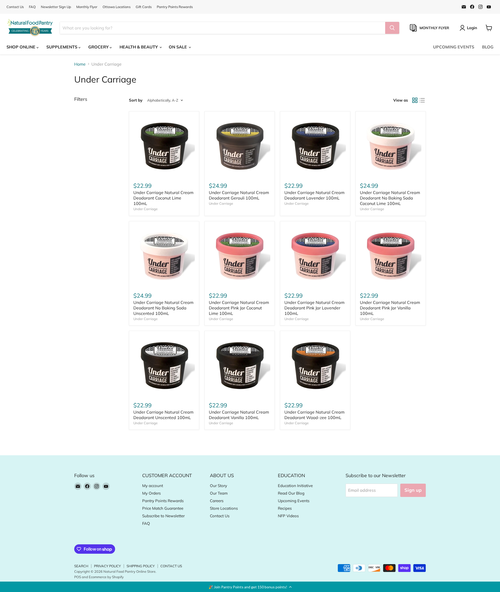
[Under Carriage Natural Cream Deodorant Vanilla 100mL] (239, 366)
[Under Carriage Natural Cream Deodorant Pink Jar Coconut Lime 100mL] (239, 256)
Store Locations (224, 508)
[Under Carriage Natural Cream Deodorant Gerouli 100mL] (239, 146)
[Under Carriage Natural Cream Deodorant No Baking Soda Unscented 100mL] (164, 256)
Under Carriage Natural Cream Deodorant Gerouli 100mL (239, 195)
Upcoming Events (293, 500)
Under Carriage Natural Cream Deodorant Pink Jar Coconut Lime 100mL (239, 308)
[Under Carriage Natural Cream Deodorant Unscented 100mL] (164, 366)
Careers (216, 500)
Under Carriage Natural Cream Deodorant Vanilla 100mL (239, 414)
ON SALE (178, 46)
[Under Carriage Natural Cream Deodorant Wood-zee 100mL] (315, 366)
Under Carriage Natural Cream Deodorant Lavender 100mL (314, 195)
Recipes (285, 508)
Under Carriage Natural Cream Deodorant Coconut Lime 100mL (163, 198)
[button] (250, 587)
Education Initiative (295, 485)
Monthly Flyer (86, 7)
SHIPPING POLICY (141, 566)
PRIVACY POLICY (107, 566)
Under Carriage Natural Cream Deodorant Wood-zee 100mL (314, 414)
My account (152, 485)
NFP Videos (288, 515)
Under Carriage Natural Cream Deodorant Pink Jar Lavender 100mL (314, 308)
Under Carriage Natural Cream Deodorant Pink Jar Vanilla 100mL (390, 308)
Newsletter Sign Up (56, 7)
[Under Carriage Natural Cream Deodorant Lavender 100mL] (315, 146)
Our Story (218, 485)
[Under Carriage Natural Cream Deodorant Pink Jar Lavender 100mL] (315, 256)
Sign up (413, 490)
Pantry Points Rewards (175, 7)
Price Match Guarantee (162, 508)
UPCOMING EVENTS (453, 46)
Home (80, 64)
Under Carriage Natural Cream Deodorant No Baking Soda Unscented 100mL (163, 308)
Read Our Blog (291, 493)
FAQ (32, 7)
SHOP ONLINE (21, 46)
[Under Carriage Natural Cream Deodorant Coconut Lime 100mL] (164, 146)
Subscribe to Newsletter (163, 515)
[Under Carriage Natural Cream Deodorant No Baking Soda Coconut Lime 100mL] (390, 146)
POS (77, 577)
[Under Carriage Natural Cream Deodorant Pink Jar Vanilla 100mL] (390, 256)
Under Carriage (145, 209)
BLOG (487, 46)
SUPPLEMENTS (62, 46)
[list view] (422, 100)
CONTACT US (171, 566)
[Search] (392, 28)
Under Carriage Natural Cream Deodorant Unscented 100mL (163, 414)
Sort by (135, 100)
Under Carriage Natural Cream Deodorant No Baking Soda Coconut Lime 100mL (390, 198)
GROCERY (99, 46)
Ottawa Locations (116, 7)
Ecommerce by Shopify (106, 577)
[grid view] (414, 100)
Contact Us (15, 7)
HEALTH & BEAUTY (139, 46)
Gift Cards (144, 7)
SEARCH (81, 566)
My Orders (151, 493)
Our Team (219, 493)
